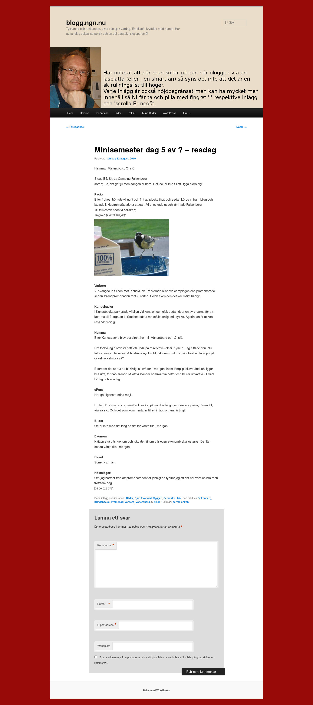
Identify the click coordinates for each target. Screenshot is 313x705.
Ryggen (157, 498)
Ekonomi (146, 498)
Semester (169, 498)
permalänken (181, 502)
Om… (186, 113)
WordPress (169, 113)
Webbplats (103, 646)
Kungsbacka (102, 502)
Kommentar (105, 545)
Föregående (75, 127)
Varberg (129, 502)
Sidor (118, 113)
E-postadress (106, 624)
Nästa (241, 127)
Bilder (129, 498)
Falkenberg (204, 498)
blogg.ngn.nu (86, 22)
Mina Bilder (149, 113)
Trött (179, 498)
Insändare (102, 113)
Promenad (117, 502)
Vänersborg (143, 502)
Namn (103, 603)
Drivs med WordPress (156, 690)
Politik (131, 113)
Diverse (84, 113)
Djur (137, 498)
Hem (70, 113)
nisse (157, 502)
